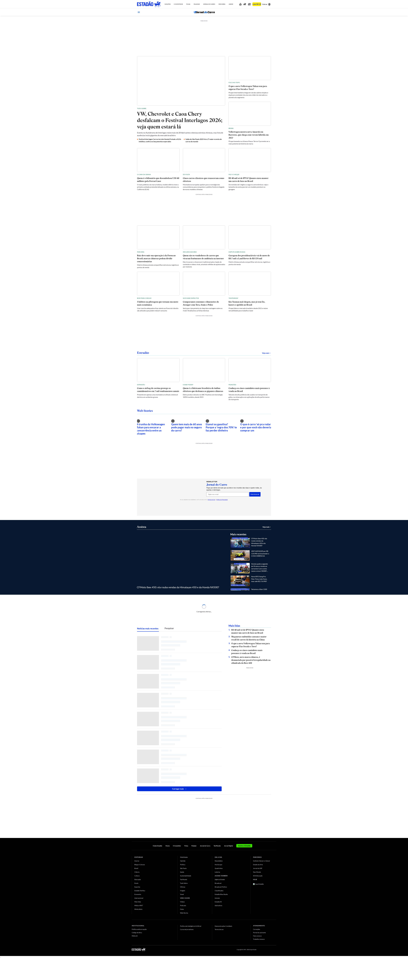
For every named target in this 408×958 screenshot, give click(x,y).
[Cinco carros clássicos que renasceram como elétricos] (204, 160)
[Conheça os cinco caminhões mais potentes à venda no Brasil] (250, 370)
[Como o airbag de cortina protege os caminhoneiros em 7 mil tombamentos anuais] (158, 370)
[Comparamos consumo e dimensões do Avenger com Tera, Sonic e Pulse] (204, 284)
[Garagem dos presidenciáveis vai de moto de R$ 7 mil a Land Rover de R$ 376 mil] (250, 237)
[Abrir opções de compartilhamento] (223, 108)
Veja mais (266, 353)
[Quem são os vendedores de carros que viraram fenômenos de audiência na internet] (204, 237)
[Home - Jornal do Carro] (204, 12)
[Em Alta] (240, 4)
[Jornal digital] (249, 4)
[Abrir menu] (138, 12)
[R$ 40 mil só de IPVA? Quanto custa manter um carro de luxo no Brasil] (250, 160)
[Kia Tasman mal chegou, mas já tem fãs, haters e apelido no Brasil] (250, 284)
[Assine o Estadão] (256, 4)
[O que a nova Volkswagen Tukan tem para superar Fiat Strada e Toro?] (250, 68)
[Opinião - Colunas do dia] (244, 4)
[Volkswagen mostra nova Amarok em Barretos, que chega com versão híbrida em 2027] (250, 114)
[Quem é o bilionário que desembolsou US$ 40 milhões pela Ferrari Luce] (158, 160)
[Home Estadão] (148, 4)
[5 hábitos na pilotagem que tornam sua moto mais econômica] (158, 284)
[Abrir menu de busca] (269, 12)
